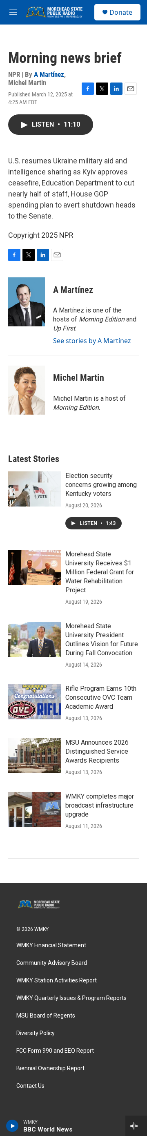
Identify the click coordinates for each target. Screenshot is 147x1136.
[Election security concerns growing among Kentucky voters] (34, 489)
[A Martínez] (26, 301)
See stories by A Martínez (92, 340)
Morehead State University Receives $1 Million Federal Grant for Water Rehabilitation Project (99, 572)
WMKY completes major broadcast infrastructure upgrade (99, 805)
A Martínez (49, 74)
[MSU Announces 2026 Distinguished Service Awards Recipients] (34, 755)
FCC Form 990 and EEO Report (55, 1051)
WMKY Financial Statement (51, 945)
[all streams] (136, 1126)
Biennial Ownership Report (50, 1068)
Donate (120, 12)
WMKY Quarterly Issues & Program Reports (71, 998)
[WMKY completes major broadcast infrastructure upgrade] (34, 809)
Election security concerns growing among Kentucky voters (101, 485)
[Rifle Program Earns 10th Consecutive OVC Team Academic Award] (34, 701)
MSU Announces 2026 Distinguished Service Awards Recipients (97, 751)
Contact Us (30, 1086)
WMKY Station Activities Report (56, 981)
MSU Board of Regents (45, 1016)
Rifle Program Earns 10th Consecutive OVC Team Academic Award (100, 697)
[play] (12, 1126)
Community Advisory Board (51, 963)
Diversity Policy (35, 1033)
